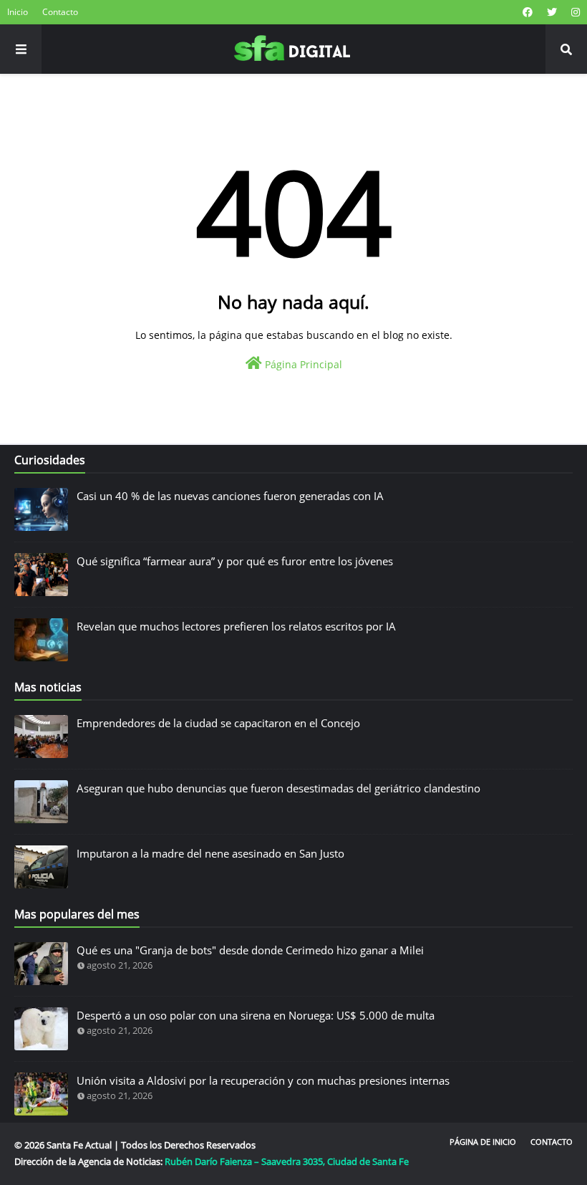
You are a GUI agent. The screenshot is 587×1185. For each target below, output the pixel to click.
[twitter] (552, 12)
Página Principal (302, 364)
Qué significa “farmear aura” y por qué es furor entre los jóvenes (235, 561)
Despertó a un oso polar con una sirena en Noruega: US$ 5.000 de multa (256, 1015)
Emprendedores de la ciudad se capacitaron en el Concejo (218, 723)
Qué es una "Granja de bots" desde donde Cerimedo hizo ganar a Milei (250, 950)
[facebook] (527, 12)
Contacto (60, 12)
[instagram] (574, 12)
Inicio (17, 12)
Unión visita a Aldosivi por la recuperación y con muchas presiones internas (263, 1080)
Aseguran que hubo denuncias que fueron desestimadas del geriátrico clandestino (278, 788)
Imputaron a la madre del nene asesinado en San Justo (210, 853)
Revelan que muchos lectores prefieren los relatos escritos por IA (236, 626)
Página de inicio (483, 1141)
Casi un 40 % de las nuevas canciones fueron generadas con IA (230, 496)
